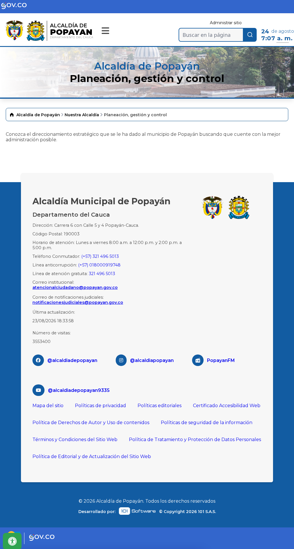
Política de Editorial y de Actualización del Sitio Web (91, 456)
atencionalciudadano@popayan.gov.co (75, 287)
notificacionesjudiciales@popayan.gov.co (77, 302)
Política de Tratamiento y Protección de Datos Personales (195, 439)
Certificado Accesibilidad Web (226, 405)
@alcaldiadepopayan (72, 360)
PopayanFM (221, 360)
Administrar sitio (226, 22)
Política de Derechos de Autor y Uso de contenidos (90, 422)
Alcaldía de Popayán (38, 114)
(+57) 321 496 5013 (100, 256)
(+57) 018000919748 (99, 265)
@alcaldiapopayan (152, 360)
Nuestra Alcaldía (82, 114)
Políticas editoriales (159, 405)
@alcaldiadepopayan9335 (79, 390)
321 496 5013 (102, 273)
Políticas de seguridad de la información (206, 422)
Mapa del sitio (47, 405)
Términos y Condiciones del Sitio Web (74, 439)
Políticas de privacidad (100, 405)
